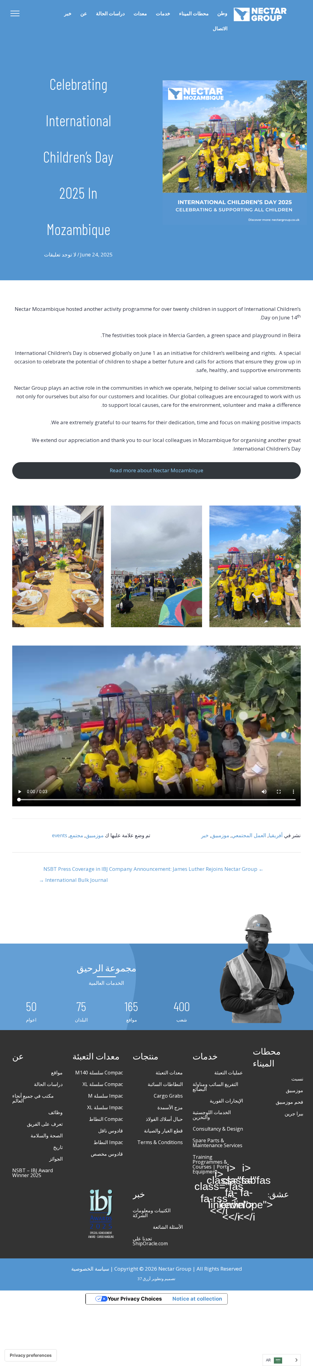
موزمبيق (220, 835)
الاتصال (220, 28)
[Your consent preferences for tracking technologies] (31, 1355)
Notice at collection (197, 1299)
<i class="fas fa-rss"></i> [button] (219, 1192)
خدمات (163, 13)
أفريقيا (276, 835)
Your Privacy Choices (135, 1299)
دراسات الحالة (110, 13)
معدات (140, 13)
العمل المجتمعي (249, 835)
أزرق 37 (144, 1278)
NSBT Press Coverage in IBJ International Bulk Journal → (73, 870)
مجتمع (76, 835)
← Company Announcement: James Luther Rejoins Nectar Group (186, 868)
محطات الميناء (194, 13)
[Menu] (15, 14)
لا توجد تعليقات (60, 254)
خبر (68, 13)
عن (83, 13)
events (59, 835)
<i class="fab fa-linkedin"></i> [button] (231, 1192)
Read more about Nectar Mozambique (156, 470)
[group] (182, 1012)
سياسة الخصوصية (90, 1268)
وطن (222, 13)
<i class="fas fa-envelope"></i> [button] (246, 1192)
